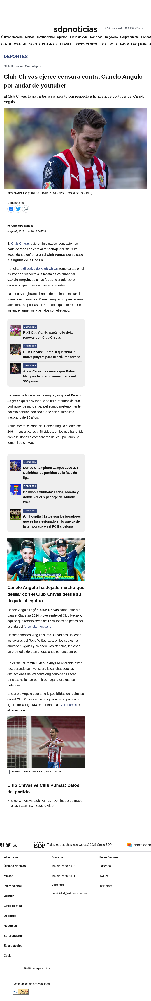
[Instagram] (15, 845)
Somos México (86, 44)
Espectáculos (13, 945)
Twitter (103, 875)
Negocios (111, 37)
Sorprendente (129, 37)
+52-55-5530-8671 (63, 875)
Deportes (96, 37)
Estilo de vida (78, 37)
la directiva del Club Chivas (39, 269)
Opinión (62, 37)
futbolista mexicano (37, 626)
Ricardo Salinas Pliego (118, 44)
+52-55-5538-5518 (63, 865)
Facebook (105, 865)
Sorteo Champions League (50, 44)
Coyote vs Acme (14, 44)
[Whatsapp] (25, 208)
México (30, 37)
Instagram (105, 885)
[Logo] (75, 29)
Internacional (45, 37)
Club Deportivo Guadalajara (22, 66)
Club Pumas (68, 705)
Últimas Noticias (12, 37)
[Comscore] (139, 844)
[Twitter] (18, 208)
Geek (7, 955)
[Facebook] (11, 208)
